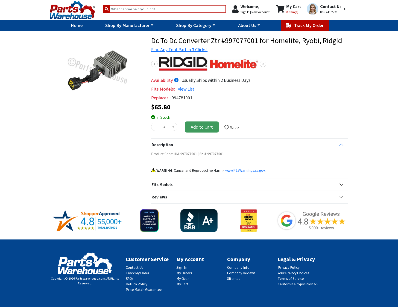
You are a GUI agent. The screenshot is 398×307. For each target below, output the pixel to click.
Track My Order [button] (309, 25)
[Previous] (154, 64)
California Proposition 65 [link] (298, 284)
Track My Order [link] (137, 273)
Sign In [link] (181, 267)
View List (186, 89)
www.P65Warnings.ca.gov (245, 170)
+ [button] (173, 126)
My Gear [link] (182, 278)
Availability (162, 80)
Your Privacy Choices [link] (293, 273)
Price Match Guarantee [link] (144, 289)
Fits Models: (163, 89)
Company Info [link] (238, 267)
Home (77, 25)
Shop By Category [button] (193, 25)
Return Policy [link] (136, 284)
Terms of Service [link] (291, 278)
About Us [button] (247, 25)
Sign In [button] (244, 12)
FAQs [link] (130, 278)
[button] (327, 9)
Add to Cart (202, 127)
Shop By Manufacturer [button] (127, 25)
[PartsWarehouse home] (72, 8)
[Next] (263, 64)
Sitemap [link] (233, 278)
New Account (260, 12)
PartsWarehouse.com (90, 278)
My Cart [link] (182, 284)
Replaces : (161, 97)
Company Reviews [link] (241, 273)
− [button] (155, 126)
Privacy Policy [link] (288, 267)
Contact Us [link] (134, 267)
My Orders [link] (184, 273)
